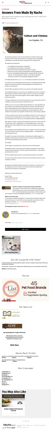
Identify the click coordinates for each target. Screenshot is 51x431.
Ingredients (24, 425)
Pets (3, 381)
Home (18, 425)
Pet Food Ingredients (6, 376)
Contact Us (19, 426)
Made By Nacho (21, 79)
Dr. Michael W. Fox (5, 373)
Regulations (28, 425)
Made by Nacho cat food (16, 222)
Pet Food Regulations (6, 379)
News (31, 425)
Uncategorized (5, 384)
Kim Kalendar (4, 375)
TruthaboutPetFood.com (11, 179)
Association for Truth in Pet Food (13, 181)
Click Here (33, 193)
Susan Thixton (8, 23)
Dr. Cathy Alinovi (5, 371)
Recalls (3, 383)
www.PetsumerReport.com (11, 203)
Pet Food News (5, 378)
